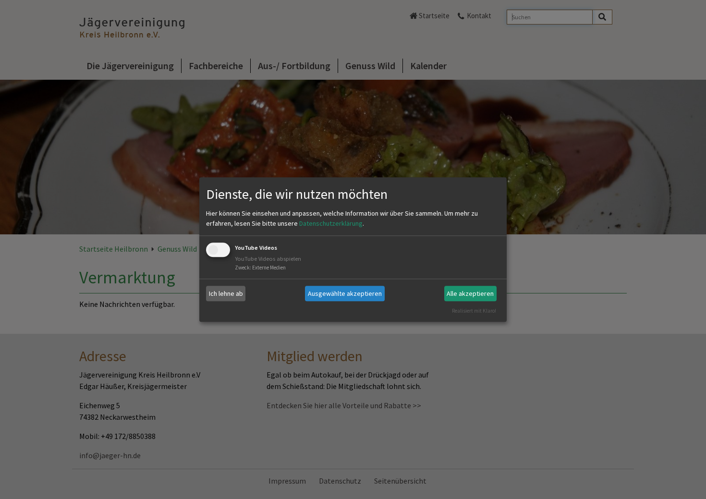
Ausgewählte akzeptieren (345, 293)
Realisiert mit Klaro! (474, 310)
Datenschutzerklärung (331, 223)
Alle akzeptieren (470, 293)
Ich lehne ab (226, 293)
